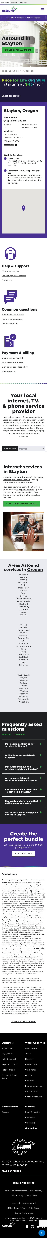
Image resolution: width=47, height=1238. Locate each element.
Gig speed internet (25, 489)
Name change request (12, 319)
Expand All (6, 734)
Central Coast (31, 1091)
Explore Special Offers (18, 50)
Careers (5, 1112)
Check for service (33, 1097)
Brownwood (31, 1064)
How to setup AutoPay (12, 362)
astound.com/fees (27, 899)
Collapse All (20, 734)
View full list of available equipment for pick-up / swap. (25, 180)
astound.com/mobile (9, 938)
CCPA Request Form (17, 1208)
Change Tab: (10, 449)
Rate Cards (34, 1208)
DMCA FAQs (31, 1195)
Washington (31, 1070)
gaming (10, 492)
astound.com (22, 882)
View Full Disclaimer (23, 1021)
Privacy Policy (35, 1191)
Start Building (23, 853)
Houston (29, 1059)
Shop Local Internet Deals (21, 503)
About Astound (10, 1106)
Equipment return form (13, 314)
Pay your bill (7, 1053)
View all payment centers (14, 275)
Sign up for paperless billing (15, 367)
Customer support (10, 271)
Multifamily (23, 2)
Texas (28, 1053)
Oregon (35, 569)
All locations (31, 1048)
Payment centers (10, 1064)
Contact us (7, 280)
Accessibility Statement (23, 1203)
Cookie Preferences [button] (23, 1213)
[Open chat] (41, 1233)
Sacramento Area (33, 1086)
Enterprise (30, 1117)
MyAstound (7, 1048)
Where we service (35, 1043)
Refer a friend (8, 1070)
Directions (9, 145)
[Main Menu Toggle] (42, 9)
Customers (8, 1043)
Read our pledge (11, 1171)
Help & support (9, 1059)
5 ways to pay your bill (12, 358)
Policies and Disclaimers (15, 1191)
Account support (10, 323)
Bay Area (29, 1080)
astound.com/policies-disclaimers (13, 971)
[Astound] (10, 9)
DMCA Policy (17, 1195)
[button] (23, 208)
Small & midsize (32, 1112)
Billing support (9, 371)
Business (14, 2)
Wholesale (30, 1123)
